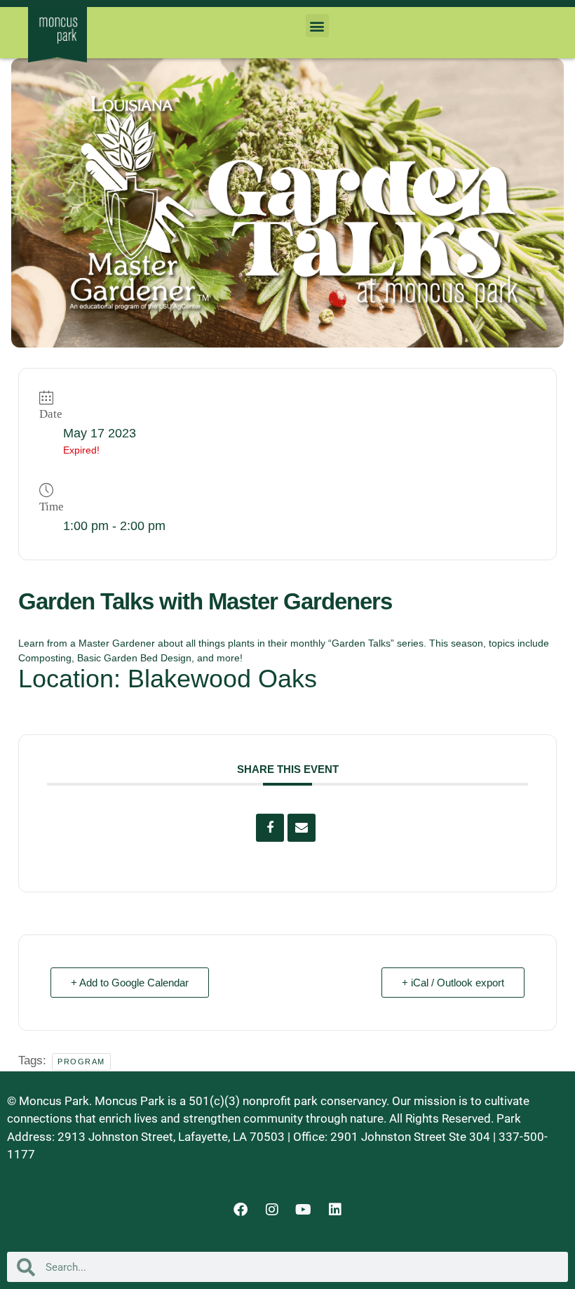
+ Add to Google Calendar (130, 983)
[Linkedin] (335, 1210)
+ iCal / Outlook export (453, 983)
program (81, 1061)
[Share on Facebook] (270, 828)
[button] (317, 25)
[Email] (302, 828)
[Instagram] (272, 1210)
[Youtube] (304, 1210)
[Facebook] (240, 1210)
